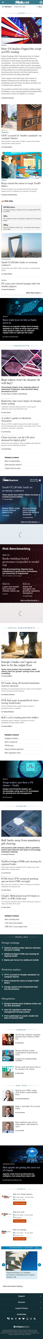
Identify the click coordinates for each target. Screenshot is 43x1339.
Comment (21, 1030)
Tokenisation (21, 346)
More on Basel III (11, 742)
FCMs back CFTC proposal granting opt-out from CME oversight (19, 880)
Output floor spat (19, 7)
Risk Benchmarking (16, 548)
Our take (21, 1085)
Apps (27, 1318)
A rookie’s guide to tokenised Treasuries (16, 419)
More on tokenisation (12, 461)
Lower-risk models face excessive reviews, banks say (10, 589)
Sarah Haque (7, 449)
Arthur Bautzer (7, 147)
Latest (21, 13)
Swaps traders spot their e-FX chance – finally (18, 784)
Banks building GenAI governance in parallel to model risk (20, 562)
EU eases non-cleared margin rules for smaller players (20, 285)
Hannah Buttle (29, 517)
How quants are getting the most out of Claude (21, 1169)
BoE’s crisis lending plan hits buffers (20, 717)
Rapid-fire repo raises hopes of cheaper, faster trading (21, 402)
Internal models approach (14, 749)
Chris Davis (6, 907)
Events (21, 1189)
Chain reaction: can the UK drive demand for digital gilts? (18, 438)
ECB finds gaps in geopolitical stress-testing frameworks (20, 701)
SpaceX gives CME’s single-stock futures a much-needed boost (26, 1092)
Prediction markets (11, 969)
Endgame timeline (11, 738)
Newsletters (19, 1318)
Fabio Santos (28, 596)
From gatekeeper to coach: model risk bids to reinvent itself (21, 1017)
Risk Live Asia (18, 1212)
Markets (4, 45)
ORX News (20, 1043)
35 (5, 225)
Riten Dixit (20, 1073)
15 (5, 216)
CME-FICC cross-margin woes (16, 926)
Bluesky (23, 1318)
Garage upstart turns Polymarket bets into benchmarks (21, 988)
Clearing (21, 806)
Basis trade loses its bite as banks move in (20, 321)
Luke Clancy (7, 394)
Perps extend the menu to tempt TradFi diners (21, 184)
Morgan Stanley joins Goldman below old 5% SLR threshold (31, 511)
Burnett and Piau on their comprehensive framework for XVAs (26, 1052)
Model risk (6, 555)
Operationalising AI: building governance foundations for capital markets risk (20, 1274)
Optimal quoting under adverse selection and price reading (22, 949)
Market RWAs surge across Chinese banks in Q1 (11, 510)
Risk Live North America (22, 1194)
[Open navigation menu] (2, 2)
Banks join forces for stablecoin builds (21, 960)
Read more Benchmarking (29, 600)
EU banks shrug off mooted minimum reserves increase (20, 684)
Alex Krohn (20, 1130)
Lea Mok (6, 515)
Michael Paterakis (8, 98)
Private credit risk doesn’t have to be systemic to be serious (27, 1068)
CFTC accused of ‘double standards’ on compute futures (21, 137)
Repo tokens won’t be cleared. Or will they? (20, 381)
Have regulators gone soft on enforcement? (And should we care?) (26, 1124)
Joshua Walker (7, 274)
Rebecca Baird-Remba (10, 194)
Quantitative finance (9, 1164)
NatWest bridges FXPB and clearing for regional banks (21, 862)
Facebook (16, 1318)
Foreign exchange (10, 942)
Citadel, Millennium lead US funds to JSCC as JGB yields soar (20, 897)
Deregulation (8, 998)
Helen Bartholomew (9, 289)
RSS (34, 1318)
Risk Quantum (6, 259)
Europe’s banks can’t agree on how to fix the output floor (18, 663)
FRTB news (9, 745)
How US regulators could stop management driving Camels (17, 1011)
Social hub (31, 1318)
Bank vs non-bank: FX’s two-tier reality (27, 1107)
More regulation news (13, 753)
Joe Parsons (8, 797)
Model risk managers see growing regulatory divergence (31, 590)
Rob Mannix (8, 1180)
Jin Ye (6, 594)
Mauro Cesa (21, 1059)
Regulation (5, 132)
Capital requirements (21, 628)
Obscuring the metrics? (13, 465)
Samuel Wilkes (7, 676)
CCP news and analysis (14, 923)
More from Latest (33, 293)
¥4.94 (9, 207)
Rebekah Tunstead (8, 694)
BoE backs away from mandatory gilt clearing (20, 842)
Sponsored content (21, 1248)
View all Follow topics (8, 1318)
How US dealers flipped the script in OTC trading (21, 50)
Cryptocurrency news (12, 468)
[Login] (41, 2)
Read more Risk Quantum (29, 522)
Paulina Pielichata (8, 711)
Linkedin (12, 1318)
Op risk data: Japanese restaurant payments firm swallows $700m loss (27, 1036)
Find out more (19, 1203)
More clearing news (12, 919)
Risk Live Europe (19, 1229)
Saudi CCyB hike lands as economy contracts (19, 263)
